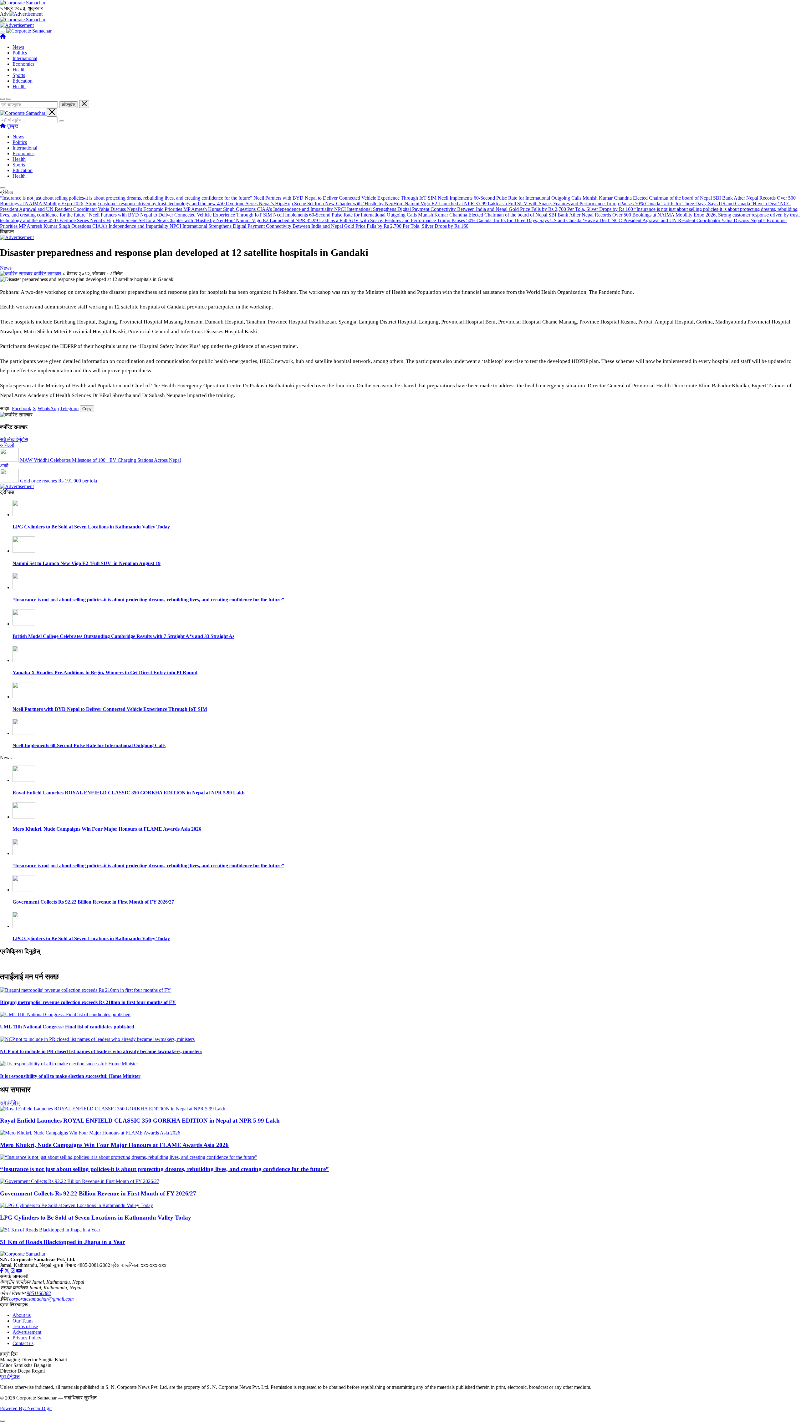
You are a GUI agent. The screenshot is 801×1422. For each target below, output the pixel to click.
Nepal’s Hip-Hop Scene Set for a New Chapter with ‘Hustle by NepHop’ (332, 203)
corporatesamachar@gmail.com (41, 1299)
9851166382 (39, 1293)
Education (23, 81)
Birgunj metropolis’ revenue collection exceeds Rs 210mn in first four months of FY (88, 1002)
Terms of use (25, 1326)
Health (19, 69)
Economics (23, 64)
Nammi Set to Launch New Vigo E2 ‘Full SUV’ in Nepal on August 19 (87, 563)
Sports (19, 75)
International (25, 58)
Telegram (69, 408)
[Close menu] (52, 112)
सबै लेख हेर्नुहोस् (14, 439)
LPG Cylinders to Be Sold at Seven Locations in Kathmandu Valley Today (91, 526)
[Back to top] (2, 1421)
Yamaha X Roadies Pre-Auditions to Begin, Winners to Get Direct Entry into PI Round (105, 672)
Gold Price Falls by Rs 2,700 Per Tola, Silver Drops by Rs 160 (571, 209)
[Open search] (2, 99)
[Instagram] (13, 1270)
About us (22, 1315)
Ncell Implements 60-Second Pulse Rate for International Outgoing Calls (510, 198)
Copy (87, 408)
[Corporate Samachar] (29, 30)
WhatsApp (48, 408)
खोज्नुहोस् (68, 104)
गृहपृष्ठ (12, 126)
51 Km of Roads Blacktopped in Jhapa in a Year (62, 1242)
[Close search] (84, 104)
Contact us (23, 1343)
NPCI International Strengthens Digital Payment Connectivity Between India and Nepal (421, 209)
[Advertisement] (26, 14)
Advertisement (27, 1332)
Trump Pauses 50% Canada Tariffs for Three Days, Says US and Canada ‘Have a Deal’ (693, 203)
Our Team (23, 1320)
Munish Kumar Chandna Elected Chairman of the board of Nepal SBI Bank (658, 198)
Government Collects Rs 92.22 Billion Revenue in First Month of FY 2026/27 (93, 902)
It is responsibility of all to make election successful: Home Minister (70, 1076)
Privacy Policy (27, 1337)
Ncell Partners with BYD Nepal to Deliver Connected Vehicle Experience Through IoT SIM (345, 198)
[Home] (3, 36)
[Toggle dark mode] (8, 99)
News (18, 47)
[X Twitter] (7, 1270)
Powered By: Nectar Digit (26, 1408)
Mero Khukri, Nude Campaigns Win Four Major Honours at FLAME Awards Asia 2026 (107, 829)
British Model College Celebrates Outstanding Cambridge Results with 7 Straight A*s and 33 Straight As (123, 636)
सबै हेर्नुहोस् (10, 1103)
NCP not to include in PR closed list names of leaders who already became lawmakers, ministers (101, 1051)
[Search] (61, 121)
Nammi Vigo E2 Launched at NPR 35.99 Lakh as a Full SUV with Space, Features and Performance (505, 203)
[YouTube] (19, 1270)
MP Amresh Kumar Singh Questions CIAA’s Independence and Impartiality (258, 209)
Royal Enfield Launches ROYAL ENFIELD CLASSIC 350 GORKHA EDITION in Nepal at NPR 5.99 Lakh (129, 792)
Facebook (21, 408)
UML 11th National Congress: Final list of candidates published (67, 1026)
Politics (20, 52)
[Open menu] (2, 32)
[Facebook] (2, 1270)
